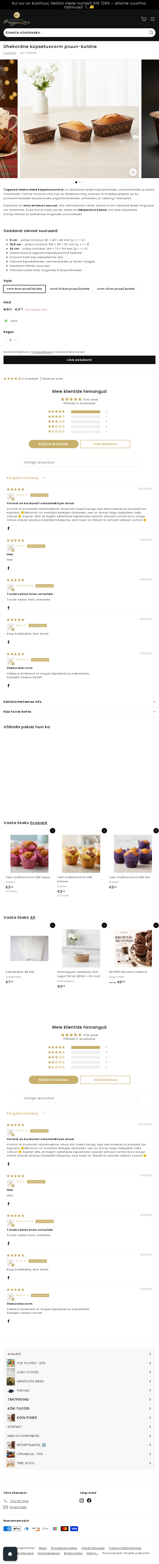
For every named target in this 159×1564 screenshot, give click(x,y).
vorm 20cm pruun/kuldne (116, 289)
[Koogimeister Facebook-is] (89, 1500)
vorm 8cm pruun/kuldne (24, 289)
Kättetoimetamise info (23, 702)
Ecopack (10, 53)
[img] (15, 489)
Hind (7, 302)
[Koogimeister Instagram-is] (82, 1500)
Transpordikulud (41, 352)
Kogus (9, 332)
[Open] (10, 1554)
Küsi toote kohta (17, 712)
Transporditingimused (125, 1548)
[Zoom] (133, 172)
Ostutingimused (93, 1548)
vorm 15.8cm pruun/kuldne (69, 289)
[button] (13, 379)
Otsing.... (92, 1553)
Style (8, 281)
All (32, 917)
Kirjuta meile (73, 1553)
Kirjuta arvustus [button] (53, 444)
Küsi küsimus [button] (105, 444)
